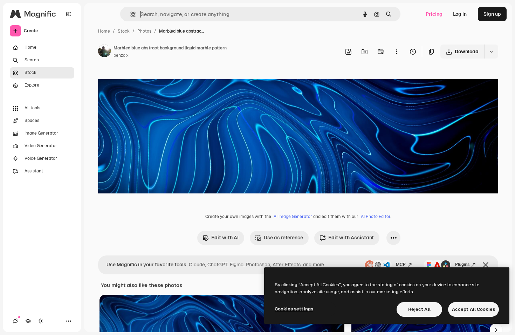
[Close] (485, 265)
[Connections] (15, 321)
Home (104, 31)
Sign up (492, 14)
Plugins (462, 264)
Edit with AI (225, 237)
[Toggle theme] (40, 321)
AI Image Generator (293, 216)
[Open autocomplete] (130, 14)
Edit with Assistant (351, 237)
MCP (401, 264)
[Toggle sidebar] (68, 14)
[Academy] (28, 321)
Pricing (434, 14)
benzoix (121, 55)
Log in (460, 14)
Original (143, 79)
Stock (124, 31)
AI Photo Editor (375, 216)
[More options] (397, 52)
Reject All (419, 309)
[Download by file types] (491, 52)
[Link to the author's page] (104, 52)
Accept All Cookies (473, 309)
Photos (144, 31)
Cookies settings (294, 309)
